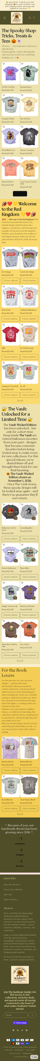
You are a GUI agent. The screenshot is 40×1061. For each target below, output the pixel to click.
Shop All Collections (12, 884)
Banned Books (26, 762)
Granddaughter (26, 528)
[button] (4, 17)
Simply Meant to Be (10, 606)
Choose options (11, 280)
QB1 (3, 348)
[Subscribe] (32, 1015)
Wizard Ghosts (8, 182)
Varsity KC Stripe (27, 272)
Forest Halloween (9, 568)
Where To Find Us (11, 899)
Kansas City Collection (13, 889)
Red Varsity (6, 310)
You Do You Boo (8, 87)
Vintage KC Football (10, 386)
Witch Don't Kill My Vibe (9, 645)
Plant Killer (24, 568)
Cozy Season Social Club (28, 183)
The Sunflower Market (16, 1047)
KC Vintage (6, 272)
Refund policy (19, 1050)
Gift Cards (8, 894)
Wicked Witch (25, 87)
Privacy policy (30, 1050)
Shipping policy (28, 1053)
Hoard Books (7, 800)
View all (20, 193)
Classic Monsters (27, 150)
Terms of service (15, 1053)
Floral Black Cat (8, 150)
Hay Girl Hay (25, 119)
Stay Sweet (24, 644)
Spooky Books (8, 762)
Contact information (21, 1057)
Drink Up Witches (27, 606)
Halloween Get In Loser (9, 529)
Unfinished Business (28, 310)
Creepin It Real (8, 119)
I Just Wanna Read (27, 800)
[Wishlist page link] (25, 18)
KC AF (22, 386)
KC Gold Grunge (27, 348)
